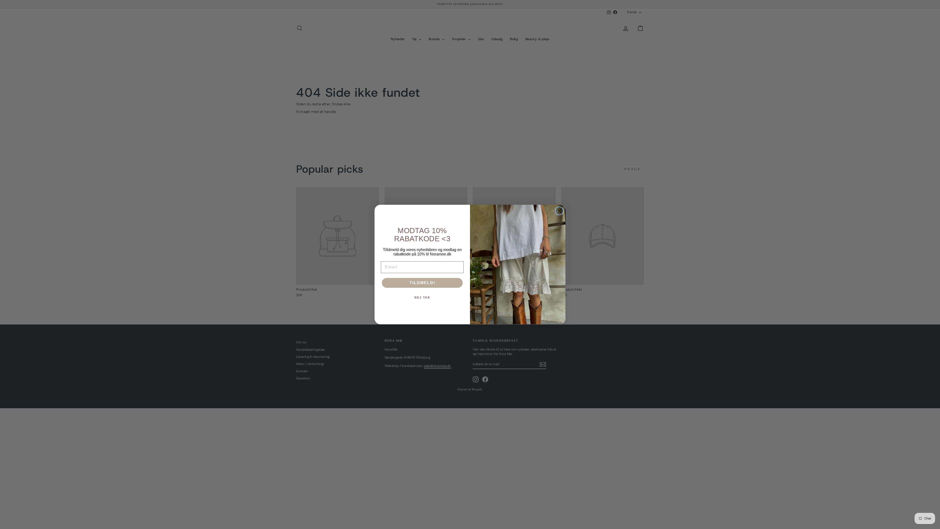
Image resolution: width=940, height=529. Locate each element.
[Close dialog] (559, 211)
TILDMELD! (422, 283)
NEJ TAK (422, 297)
